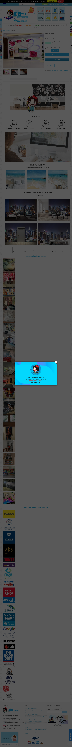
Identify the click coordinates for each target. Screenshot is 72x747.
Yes (39, 382)
